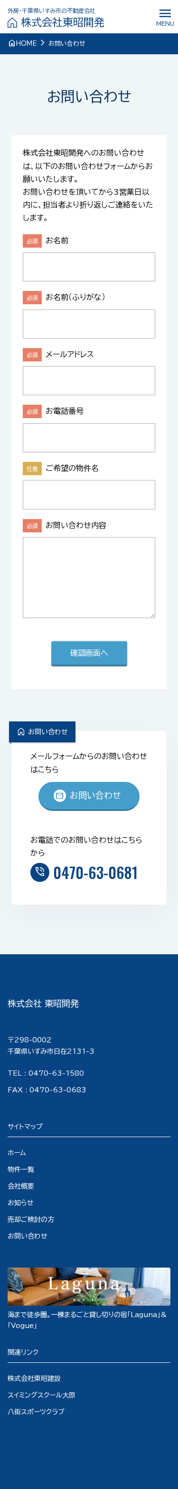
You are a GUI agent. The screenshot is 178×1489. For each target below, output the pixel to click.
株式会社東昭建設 (34, 1378)
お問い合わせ (88, 795)
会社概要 (21, 1186)
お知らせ (21, 1202)
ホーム (17, 1152)
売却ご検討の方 (31, 1219)
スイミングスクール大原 (41, 1395)
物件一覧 (21, 1169)
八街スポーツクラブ (36, 1412)
